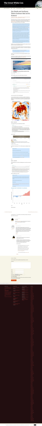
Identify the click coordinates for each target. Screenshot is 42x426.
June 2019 (32, 367)
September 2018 (32, 373)
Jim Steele (15, 17)
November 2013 (32, 418)
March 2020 (32, 361)
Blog (11, 8)
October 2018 (32, 372)
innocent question (19, 221)
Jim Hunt (24, 17)
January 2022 (32, 340)
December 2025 (32, 295)
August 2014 (32, 413)
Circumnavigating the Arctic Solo (8, 287)
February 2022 (32, 339)
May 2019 (31, 368)
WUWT (19, 17)
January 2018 (32, 378)
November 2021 (32, 342)
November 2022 (32, 331)
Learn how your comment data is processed (13, 283)
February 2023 (32, 328)
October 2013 (32, 419)
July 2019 (31, 366)
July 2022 (31, 335)
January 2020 (32, 363)
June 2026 (32, 289)
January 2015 (32, 411)
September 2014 (32, 412)
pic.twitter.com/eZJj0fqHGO (23, 50)
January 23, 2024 (22, 157)
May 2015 (31, 407)
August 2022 (32, 334)
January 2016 (32, 401)
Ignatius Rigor (12, 17)
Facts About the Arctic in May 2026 (8, 296)
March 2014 (32, 417)
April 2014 (32, 416)
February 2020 (32, 362)
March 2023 (32, 327)
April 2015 (32, 408)
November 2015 (32, 402)
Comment (12, 261)
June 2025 (32, 301)
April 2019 (32, 369)
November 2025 (32, 296)
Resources (24, 8)
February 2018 (32, 377)
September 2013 (32, 420)
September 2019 (32, 365)
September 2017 (32, 380)
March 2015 (32, 409)
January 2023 (32, 329)
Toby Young (17, 17)
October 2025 (32, 297)
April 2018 (32, 375)
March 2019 (32, 370)
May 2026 (31, 290)
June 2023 (32, 324)
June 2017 (32, 383)
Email (12, 271)
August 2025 (32, 299)
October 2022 (32, 332)
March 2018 (32, 376)
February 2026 (32, 293)
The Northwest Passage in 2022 (16, 290)
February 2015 (32, 410)
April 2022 (32, 337)
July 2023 (31, 323)
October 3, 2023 (27, 252)
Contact (14, 8)
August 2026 (32, 287)
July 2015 (31, 405)
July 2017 (31, 382)
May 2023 (31, 325)
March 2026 (32, 292)
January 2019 (32, 371)
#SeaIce (22, 155)
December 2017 (32, 379)
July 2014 (31, 414)
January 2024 (32, 319)
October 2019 (32, 364)
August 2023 (32, 322)
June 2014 (32, 415)
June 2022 (32, 336)
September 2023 (32, 321)
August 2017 (32, 381)
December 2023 (32, 320)
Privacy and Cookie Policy (19, 8)
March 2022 (32, 338)
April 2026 (32, 291)
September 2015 (32, 403)
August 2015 (32, 404)
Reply (16, 223)
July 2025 (31, 300)
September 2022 (32, 333)
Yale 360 (21, 17)
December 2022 (32, 330)
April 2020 (32, 360)
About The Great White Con (7, 8)
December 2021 (32, 341)
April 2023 (32, 326)
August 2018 (32, 374)
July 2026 (31, 288)
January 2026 (32, 294)
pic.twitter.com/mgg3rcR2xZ (21, 250)
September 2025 (32, 298)
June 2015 (32, 406)
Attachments (12, 274)
